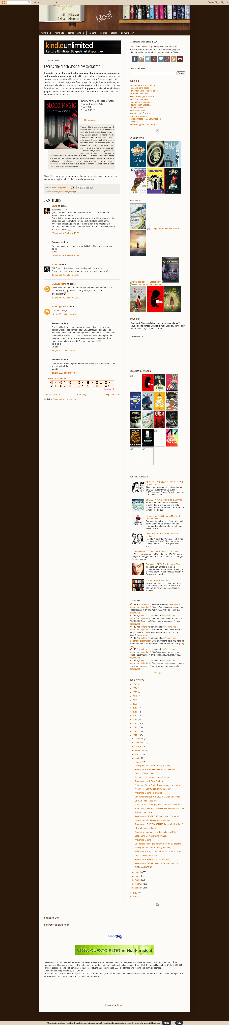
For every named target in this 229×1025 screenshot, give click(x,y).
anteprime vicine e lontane (143, 85)
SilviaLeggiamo (60, 188)
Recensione (90, 120)
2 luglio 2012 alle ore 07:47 (64, 350)
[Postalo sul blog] (81, 187)
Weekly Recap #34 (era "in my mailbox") (153, 820)
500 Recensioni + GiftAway (158, 580)
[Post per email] (72, 188)
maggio (138, 872)
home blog (46, 33)
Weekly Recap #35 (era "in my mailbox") (153, 789)
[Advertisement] (83, 993)
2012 (135, 735)
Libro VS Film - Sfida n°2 (146, 855)
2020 (135, 704)
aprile (138, 876)
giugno (138, 762)
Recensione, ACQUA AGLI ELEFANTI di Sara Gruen (158, 852)
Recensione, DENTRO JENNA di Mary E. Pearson (157, 816)
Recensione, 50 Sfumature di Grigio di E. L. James (157, 551)
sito (146, 47)
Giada (54, 206)
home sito (59, 33)
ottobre (138, 746)
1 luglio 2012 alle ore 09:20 (64, 314)
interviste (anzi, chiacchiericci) (145, 91)
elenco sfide (148, 96)
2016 (135, 719)
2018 (135, 712)
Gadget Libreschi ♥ (143, 812)
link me (103, 33)
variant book (136, 113)
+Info (166, 1023)
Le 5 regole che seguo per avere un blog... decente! (158, 844)
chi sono (92, 33)
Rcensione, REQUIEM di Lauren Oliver (163, 564)
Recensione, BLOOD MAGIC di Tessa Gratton (155, 769)
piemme (55, 192)
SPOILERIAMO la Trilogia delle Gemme (164, 500)
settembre (140, 750)
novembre (140, 742)
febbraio (139, 884)
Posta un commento (57, 379)
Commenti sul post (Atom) (64, 399)
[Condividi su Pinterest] (91, 187)
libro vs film (136, 96)
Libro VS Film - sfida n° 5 (146, 773)
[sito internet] (114, 954)
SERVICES (146, 604)
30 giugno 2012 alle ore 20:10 (65, 298)
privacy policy (127, 33)
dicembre (139, 738)
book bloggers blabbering (143, 124)
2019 (135, 708)
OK (179, 1023)
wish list (134, 122)
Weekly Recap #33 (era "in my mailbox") (153, 847)
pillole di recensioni (140, 99)
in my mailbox (154, 119)
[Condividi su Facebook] (87, 187)
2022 (135, 696)
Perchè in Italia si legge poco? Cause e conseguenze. (159, 805)
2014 (135, 727)
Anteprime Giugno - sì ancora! (148, 793)
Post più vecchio (111, 394)
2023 (135, 692)
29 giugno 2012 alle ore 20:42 (65, 255)
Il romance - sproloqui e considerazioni (152, 777)
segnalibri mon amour (141, 102)
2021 (135, 700)
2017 (135, 716)
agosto (138, 754)
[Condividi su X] (84, 187)
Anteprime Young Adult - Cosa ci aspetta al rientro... (158, 785)
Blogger (120, 1005)
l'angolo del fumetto (140, 94)
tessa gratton (74, 192)
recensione (63, 192)
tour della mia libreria (141, 105)
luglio (137, 758)
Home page (81, 394)
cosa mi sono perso (140, 88)
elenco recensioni (76, 33)
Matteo (55, 264)
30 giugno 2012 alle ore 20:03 (65, 275)
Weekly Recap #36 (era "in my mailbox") (153, 765)
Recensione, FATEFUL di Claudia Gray (152, 859)
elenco (147, 113)
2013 (135, 731)
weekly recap (137, 119)
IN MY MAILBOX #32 (144, 867)
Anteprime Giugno (143, 840)
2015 (135, 723)
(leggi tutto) (135, 613)
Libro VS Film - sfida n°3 (146, 828)
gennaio (139, 888)
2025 (135, 684)
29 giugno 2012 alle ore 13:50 (65, 233)
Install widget (157, 673)
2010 (135, 897)
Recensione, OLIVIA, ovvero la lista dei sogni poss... (158, 863)
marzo (138, 880)
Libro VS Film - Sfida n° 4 (146, 801)
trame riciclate (137, 108)
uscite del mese (138, 110)
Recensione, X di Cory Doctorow (149, 781)
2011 (135, 893)
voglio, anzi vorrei (139, 116)
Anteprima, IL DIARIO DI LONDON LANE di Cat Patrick (159, 808)
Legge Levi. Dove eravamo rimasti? (151, 836)
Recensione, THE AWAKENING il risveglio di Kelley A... (160, 824)
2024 (135, 688)
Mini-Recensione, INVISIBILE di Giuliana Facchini (157, 797)
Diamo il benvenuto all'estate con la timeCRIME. (156, 832)
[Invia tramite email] (78, 187)
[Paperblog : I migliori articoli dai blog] (114, 939)
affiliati (114, 33)
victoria (144, 615)
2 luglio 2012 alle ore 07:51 (64, 373)
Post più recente (52, 394)
